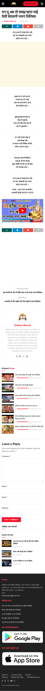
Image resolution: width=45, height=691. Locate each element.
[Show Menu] (3, 3)
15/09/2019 (34, 422)
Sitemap (5, 677)
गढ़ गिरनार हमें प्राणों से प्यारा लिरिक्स (13, 622)
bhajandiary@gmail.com (11, 595)
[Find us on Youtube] (11, 681)
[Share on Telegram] (18, 26)
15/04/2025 (34, 429)
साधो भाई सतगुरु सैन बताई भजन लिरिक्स (27, 374)
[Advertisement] (22, 64)
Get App (32, 4)
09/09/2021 (34, 398)
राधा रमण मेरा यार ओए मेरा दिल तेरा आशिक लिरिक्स (26, 542)
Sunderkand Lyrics (33, 677)
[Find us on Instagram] (5, 681)
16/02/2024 (34, 409)
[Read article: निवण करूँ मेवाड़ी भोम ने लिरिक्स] (6, 553)
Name (5, 486)
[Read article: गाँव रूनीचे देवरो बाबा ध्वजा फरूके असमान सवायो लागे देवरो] (8, 419)
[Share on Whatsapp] (7, 26)
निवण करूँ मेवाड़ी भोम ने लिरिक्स (22, 551)
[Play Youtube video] (22, 210)
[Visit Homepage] (14, 4)
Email (5, 497)
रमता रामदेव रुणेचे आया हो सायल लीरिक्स (27, 395)
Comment (6, 456)
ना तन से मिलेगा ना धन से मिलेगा (22, 560)
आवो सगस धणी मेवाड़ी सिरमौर (24, 385)
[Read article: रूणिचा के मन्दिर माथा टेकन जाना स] (8, 408)
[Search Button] (42, 3)
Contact (28, 675)
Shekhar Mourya (10, 21)
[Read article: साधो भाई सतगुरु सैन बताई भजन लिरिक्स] (8, 377)
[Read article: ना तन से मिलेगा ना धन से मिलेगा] (6, 563)
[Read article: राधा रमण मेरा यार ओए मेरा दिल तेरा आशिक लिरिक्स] (6, 543)
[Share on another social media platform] (38, 26)
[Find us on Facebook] (2, 681)
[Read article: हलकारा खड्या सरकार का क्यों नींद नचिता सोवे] (8, 429)
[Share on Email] (28, 26)
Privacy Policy (17, 675)
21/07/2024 (34, 388)
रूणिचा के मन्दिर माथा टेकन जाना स (26, 405)
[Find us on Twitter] (8, 681)
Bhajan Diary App (17, 677)
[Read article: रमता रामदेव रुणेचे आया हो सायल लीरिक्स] (8, 398)
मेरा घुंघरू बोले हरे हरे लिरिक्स (10, 618)
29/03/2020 (24, 21)
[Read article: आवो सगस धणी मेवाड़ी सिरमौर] (8, 388)
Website (5, 508)
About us (5, 675)
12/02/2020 (34, 378)
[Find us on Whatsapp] (14, 681)
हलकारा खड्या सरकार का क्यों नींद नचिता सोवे (29, 426)
